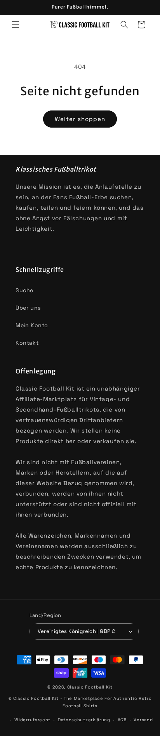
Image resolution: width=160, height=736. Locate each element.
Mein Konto (32, 325)
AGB (122, 719)
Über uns (28, 307)
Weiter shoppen (80, 119)
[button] (15, 24)
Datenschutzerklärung (84, 719)
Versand (143, 719)
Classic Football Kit (90, 687)
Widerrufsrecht (32, 719)
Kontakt (27, 342)
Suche (24, 290)
